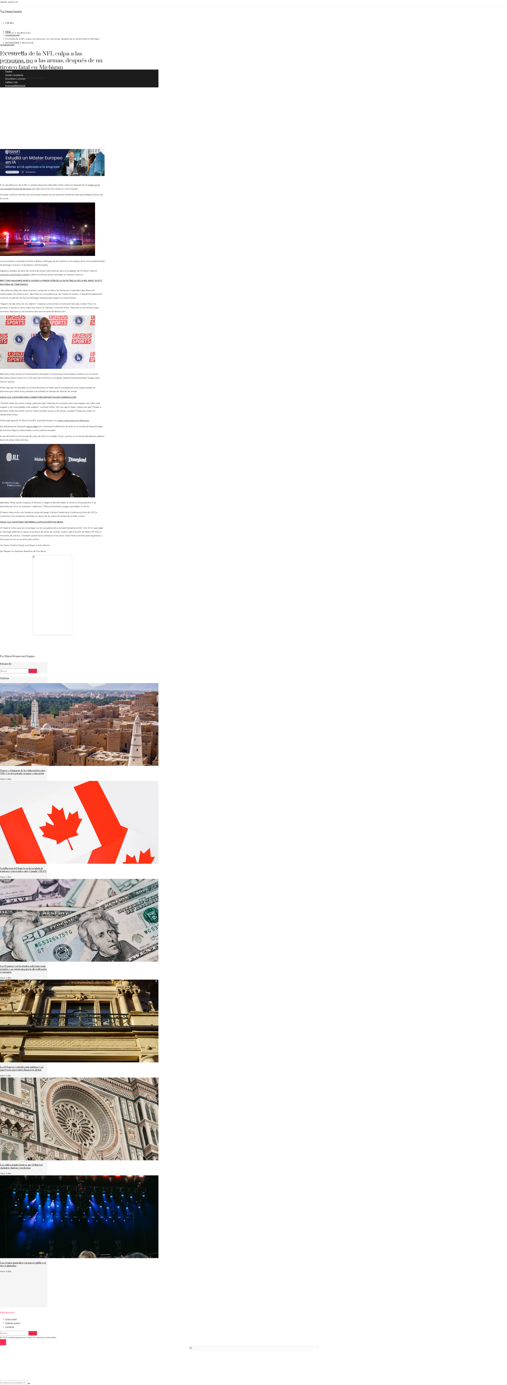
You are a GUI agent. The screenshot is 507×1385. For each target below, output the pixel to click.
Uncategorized (7, 44)
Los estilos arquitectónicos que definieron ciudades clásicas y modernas (21, 1166)
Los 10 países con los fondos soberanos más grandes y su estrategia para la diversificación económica (23, 969)
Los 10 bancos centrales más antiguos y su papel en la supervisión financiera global (21, 1068)
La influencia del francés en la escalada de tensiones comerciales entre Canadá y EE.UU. (23, 870)
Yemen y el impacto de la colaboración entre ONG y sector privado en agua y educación (23, 772)
